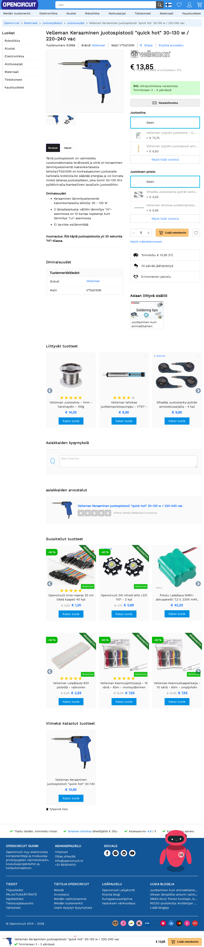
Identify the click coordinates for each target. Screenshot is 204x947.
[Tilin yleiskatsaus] (187, 5)
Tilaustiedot (14, 890)
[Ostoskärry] (197, 5)
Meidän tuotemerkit (16, 13)
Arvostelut (61, 894)
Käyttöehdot (15, 899)
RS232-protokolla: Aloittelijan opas (174, 903)
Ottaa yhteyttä (65, 856)
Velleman (93, 281)
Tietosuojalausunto (19, 903)
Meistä (59, 890)
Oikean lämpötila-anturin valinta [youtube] (174, 894)
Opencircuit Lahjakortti (118, 890)
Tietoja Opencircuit (71, 884)
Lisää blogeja (159, 907)
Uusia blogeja (162, 884)
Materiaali (166, 13)
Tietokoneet (143, 13)
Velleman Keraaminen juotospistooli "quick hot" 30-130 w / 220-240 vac (130, 506)
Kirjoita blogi (111, 894)
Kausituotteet (191, 13)
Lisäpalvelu (112, 884)
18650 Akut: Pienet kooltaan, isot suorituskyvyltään (174, 899)
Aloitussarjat (117, 13)
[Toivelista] (177, 5)
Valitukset (13, 907)
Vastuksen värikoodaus (118, 903)
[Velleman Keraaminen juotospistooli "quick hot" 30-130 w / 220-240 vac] (53, 120)
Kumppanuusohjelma (117, 899)
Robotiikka (92, 13)
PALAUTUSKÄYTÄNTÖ (21, 894)
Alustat (71, 13)
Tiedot (12, 884)
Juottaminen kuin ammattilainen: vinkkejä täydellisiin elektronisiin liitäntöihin (174, 890)
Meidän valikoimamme (70, 899)
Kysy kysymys (70, 458)
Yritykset (61, 852)
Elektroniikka (48, 13)
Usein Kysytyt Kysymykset (73, 907)
